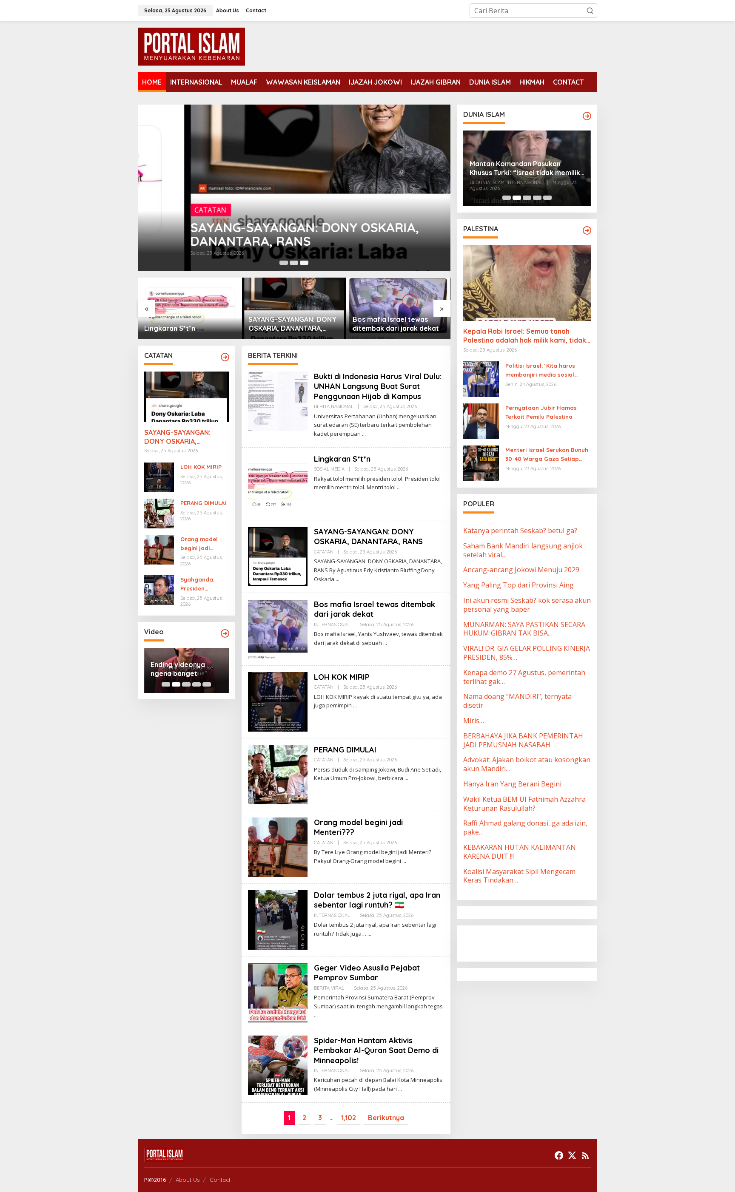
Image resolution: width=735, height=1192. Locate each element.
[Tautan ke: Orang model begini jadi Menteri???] (159, 548)
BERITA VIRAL (329, 988)
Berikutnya (386, 1117)
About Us (187, 1179)
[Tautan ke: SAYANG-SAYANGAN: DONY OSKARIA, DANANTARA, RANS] (294, 188)
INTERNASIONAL (332, 624)
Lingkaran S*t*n (342, 459)
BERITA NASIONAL (333, 406)
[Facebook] (558, 1155)
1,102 (348, 1117)
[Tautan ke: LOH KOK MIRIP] (398, 308)
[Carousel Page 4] (196, 684)
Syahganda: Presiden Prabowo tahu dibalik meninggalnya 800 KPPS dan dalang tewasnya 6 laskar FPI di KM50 (200, 584)
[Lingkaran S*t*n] (399, 487)
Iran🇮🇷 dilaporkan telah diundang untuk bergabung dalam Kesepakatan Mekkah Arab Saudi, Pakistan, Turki (525, 174)
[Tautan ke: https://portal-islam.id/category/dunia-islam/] (587, 116)
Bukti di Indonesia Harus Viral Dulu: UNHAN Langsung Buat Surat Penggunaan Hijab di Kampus (378, 386)
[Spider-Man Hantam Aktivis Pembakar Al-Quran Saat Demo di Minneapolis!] (400, 1089)
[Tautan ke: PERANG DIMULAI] (159, 512)
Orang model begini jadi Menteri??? (199, 544)
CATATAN (164, 210)
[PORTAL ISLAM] (191, 46)
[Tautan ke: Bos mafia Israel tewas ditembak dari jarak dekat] (294, 308)
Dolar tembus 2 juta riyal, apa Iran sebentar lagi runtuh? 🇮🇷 (377, 900)
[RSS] (585, 1155)
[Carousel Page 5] (206, 684)
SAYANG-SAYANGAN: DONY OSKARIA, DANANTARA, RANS (258, 234)
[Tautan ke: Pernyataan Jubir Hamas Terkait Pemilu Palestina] (481, 421)
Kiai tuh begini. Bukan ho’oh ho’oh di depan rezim (186, 669)
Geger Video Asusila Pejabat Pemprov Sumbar (367, 972)
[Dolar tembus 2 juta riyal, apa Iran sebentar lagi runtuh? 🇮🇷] (369, 933)
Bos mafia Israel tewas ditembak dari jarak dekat (291, 323)
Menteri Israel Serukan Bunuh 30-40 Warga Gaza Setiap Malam (546, 454)
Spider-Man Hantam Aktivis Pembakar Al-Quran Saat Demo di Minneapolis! (376, 1050)
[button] (590, 10)
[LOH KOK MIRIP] (355, 705)
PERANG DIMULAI (203, 503)
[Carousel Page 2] (294, 263)
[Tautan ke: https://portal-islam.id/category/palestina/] (587, 230)
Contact (220, 1179)
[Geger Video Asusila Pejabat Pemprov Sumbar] (316, 1015)
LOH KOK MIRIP (377, 328)
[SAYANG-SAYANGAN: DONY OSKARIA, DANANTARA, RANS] (337, 579)
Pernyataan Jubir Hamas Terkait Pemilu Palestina (541, 412)
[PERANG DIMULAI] (406, 778)
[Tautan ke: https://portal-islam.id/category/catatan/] (225, 357)
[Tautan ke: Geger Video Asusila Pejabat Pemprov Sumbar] (278, 991)
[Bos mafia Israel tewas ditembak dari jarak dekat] (385, 643)
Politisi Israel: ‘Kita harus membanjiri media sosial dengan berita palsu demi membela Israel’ (542, 370)
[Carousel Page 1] (283, 263)
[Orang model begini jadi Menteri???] (404, 861)
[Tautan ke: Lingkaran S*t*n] (278, 483)
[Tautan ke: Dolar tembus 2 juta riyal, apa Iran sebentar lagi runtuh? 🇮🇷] (278, 919)
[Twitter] (572, 1155)
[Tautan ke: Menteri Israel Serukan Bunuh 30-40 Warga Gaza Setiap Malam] (481, 463)
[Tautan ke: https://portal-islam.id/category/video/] (225, 633)
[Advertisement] (531, 942)
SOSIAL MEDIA (329, 469)
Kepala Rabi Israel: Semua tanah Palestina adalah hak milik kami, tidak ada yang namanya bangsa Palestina (524, 336)
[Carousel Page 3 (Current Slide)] (304, 263)
